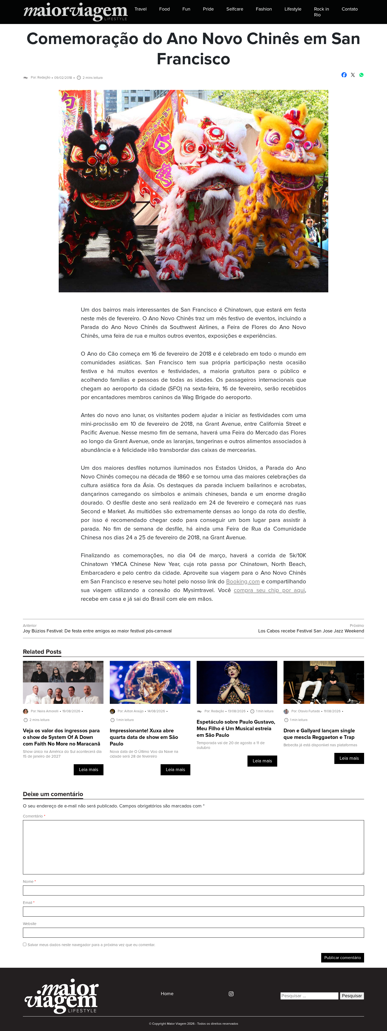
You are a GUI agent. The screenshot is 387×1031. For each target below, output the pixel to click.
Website (29, 923)
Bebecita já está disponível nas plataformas (320, 745)
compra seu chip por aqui (269, 590)
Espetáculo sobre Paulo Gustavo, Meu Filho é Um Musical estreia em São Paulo (236, 729)
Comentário (34, 816)
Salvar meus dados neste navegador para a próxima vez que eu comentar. (91, 944)
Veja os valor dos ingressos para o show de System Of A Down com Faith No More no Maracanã (61, 737)
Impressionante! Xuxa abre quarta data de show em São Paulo (144, 737)
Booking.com (243, 581)
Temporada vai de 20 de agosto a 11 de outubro (231, 745)
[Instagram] (229, 993)
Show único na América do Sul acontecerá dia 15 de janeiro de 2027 (62, 754)
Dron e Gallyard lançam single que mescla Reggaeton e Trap (319, 734)
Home (167, 994)
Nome (29, 881)
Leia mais (88, 770)
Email (28, 902)
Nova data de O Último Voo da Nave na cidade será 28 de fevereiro (144, 754)
